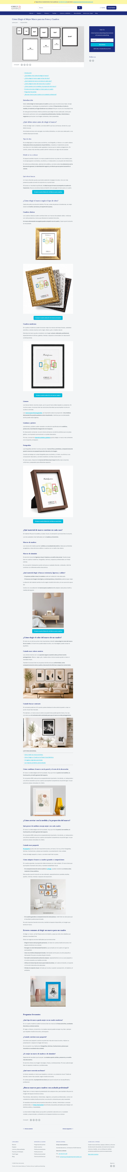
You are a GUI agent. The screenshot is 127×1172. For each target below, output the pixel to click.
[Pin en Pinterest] (25, 65)
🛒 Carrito (102, 7)
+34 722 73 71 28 (63, 1)
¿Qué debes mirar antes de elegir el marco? (36, 75)
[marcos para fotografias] (48, 896)
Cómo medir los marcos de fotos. (33, 754)
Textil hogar (15, 1154)
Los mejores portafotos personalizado (35, 763)
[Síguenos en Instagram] (93, 61)
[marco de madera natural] (48, 610)
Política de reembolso (39, 1149)
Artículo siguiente (67, 1128)
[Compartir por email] (30, 65)
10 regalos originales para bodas (33, 760)
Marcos (14, 1144)
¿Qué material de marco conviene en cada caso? (38, 81)
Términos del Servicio (39, 1156)
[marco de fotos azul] (48, 991)
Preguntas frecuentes (30, 92)
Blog (13, 1156)
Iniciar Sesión (111, 7)
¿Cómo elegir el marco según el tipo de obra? (37, 78)
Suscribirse (102, 44)
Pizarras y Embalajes (17, 1151)
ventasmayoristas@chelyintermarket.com (83, 1)
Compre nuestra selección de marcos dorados (48, 317)
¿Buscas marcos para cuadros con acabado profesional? (40, 94)
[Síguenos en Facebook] (90, 61)
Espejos (14, 1147)
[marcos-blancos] (48, 800)
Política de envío (38, 1151)
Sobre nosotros (38, 1147)
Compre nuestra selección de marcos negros (48, 395)
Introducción (28, 73)
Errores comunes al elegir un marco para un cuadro (38, 89)
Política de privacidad (39, 1154)
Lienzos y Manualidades (18, 1149)
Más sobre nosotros (93, 1154)
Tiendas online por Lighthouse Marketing (35, 1166)
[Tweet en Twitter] (27, 65)
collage (49, 869)
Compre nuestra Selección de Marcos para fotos (48, 521)
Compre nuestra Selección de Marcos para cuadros (48, 192)
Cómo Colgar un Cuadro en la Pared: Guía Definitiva (39, 757)
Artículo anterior (29, 1128)
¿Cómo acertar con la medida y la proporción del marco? (40, 86)
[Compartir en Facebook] (22, 65)
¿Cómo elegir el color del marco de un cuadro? (37, 83)
